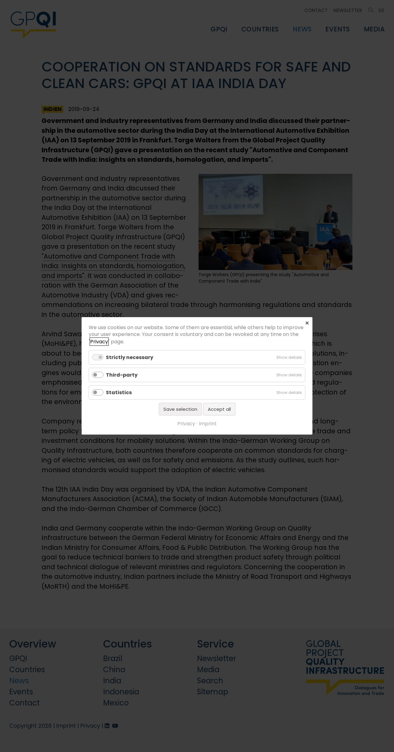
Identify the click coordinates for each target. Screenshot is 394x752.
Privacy (99, 341)
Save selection (180, 409)
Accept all (219, 409)
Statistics (119, 392)
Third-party (122, 374)
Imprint (208, 423)
